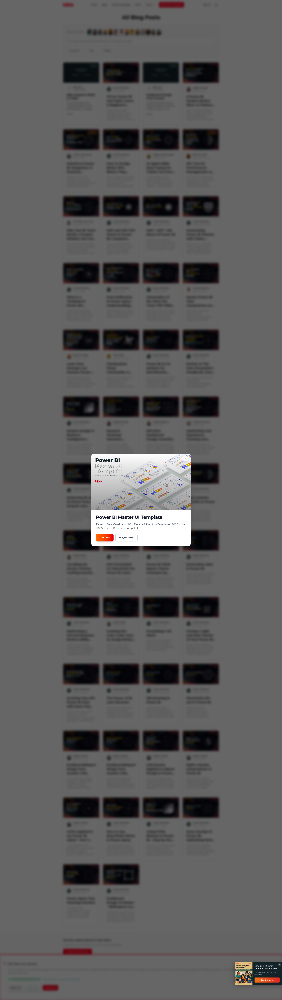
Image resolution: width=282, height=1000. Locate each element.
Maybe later (126, 537)
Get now (105, 537)
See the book (267, 980)
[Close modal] (185, 459)
